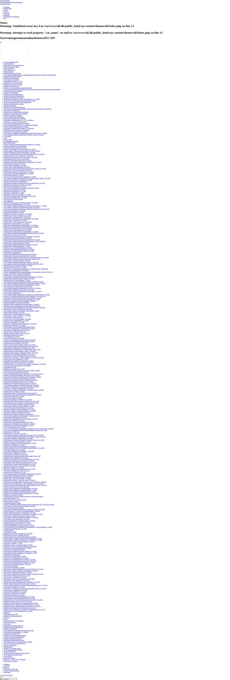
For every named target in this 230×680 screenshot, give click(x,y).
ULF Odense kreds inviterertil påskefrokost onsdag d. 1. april (13, 80)
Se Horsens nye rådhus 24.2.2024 (13, 317)
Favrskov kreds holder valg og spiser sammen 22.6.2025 (20, 149)
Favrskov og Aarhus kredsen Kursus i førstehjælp (18, 88)
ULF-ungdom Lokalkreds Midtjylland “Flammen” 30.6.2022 (21, 517)
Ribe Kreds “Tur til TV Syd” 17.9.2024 (15, 235)
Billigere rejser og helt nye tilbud (13, 84)
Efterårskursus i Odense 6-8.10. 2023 (14, 369)
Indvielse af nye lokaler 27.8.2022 (13, 495)
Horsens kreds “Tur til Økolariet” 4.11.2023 (16, 359)
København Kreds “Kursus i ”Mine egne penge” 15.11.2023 (21, 353)
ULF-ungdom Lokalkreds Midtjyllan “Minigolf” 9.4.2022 (20, 551)
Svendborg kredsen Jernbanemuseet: (14, 96)
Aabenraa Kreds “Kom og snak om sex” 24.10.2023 (18, 362)
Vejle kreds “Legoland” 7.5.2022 (13, 543)
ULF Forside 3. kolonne (10, 661)
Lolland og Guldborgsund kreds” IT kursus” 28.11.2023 (19, 340)
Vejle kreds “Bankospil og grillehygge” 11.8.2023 (18, 399)
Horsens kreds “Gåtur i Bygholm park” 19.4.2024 (18, 309)
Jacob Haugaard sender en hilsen (13, 650)
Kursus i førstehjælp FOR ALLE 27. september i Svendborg (21, 125)
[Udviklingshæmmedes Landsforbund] (11, 2)
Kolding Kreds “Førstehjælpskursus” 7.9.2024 (17, 246)
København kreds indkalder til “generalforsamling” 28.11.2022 (21, 459)
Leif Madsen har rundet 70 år (12, 634)
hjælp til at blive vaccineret (11, 501)
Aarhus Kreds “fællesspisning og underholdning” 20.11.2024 (21, 219)
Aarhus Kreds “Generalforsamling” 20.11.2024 (17, 217)
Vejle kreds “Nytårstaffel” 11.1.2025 (14, 193)
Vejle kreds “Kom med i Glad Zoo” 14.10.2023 (17, 365)
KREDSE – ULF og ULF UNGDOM (15, 659)
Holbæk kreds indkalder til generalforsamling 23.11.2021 (20, 608)
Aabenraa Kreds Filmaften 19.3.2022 (14, 567)
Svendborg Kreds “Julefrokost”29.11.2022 (16, 458)
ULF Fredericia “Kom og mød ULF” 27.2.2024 (17, 315)
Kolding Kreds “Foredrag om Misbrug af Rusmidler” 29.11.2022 (22, 456)
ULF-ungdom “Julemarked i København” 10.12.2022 (19, 451)
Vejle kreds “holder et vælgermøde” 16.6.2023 (17, 412)
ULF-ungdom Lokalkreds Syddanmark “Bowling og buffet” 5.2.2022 (23, 574)
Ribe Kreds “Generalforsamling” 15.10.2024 (16, 223)
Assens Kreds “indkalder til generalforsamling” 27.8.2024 (20, 254)
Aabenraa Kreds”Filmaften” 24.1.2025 (15, 189)
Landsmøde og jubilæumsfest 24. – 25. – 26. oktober (19, 120)
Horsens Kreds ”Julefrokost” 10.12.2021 (15, 592)
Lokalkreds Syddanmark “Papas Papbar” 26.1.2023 (18, 438)
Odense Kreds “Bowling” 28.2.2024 (14, 312)
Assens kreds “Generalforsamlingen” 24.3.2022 (17, 564)
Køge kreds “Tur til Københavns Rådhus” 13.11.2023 (19, 354)
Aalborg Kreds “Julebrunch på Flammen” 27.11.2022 (19, 461)
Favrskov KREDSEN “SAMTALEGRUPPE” (17, 273)
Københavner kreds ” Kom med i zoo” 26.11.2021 (18, 601)
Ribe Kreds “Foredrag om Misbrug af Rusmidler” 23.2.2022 (21, 571)
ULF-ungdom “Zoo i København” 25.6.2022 (16, 519)
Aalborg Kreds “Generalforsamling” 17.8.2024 (17, 261)
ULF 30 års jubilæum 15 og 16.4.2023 (15, 427)
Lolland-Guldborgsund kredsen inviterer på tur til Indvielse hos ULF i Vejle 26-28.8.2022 (29, 504)
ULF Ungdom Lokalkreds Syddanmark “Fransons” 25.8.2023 (21, 385)
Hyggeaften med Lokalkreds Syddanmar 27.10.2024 (18, 361)
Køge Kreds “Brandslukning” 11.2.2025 (15, 186)
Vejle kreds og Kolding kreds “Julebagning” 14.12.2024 (19, 196)
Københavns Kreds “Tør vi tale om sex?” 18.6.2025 (18, 156)
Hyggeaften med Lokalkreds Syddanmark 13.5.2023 (18, 425)
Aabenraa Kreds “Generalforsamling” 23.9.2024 (17, 230)
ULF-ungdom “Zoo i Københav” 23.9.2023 (16, 372)
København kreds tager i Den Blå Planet (15, 146)
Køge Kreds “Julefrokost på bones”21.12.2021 (17, 575)
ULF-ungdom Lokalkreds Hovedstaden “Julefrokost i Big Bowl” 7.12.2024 (25, 206)
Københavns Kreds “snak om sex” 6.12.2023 (16, 333)
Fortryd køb (7, 672)
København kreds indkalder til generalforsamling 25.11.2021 (21, 603)
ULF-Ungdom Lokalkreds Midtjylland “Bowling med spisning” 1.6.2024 (24, 283)
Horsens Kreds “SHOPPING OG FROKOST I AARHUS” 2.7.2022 (23, 514)
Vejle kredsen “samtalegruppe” (12, 293)
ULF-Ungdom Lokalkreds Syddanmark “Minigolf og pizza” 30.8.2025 (24, 135)
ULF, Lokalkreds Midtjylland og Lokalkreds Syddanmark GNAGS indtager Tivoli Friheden (30, 75)
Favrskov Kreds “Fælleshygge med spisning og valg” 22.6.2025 (22, 151)
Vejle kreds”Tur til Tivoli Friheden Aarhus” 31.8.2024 (19, 251)
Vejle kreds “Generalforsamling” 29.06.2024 (16, 270)
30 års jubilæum (8, 201)
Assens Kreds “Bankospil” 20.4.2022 (14, 550)
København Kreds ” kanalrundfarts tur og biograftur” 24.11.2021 (22, 606)
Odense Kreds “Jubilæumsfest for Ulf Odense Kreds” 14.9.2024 (22, 240)
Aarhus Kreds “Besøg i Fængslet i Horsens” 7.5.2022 (19, 541)
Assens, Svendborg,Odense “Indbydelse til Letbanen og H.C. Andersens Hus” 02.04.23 (28, 428)
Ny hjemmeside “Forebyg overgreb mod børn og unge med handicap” (23, 496)
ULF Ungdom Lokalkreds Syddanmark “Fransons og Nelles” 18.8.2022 (24, 509)
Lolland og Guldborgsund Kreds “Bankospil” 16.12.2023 (20, 323)
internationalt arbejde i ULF (11, 498)
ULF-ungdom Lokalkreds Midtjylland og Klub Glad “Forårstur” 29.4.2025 (25, 168)
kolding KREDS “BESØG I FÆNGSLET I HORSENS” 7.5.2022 (23, 538)
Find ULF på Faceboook (11, 566)
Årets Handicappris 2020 (11, 614)
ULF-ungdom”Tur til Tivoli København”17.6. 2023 (18, 407)
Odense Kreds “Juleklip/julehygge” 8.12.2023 (17, 330)
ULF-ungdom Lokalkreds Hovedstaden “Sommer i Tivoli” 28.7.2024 (23, 264)
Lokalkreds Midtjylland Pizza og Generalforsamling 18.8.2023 (21, 386)
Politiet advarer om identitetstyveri (13, 627)
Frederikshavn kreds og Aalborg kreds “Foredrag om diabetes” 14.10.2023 (25, 364)
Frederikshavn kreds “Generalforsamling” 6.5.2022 (18, 545)
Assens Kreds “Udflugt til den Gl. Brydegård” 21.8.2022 (20, 506)
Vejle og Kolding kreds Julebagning (14, 117)
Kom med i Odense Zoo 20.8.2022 (13, 508)
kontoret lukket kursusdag (11, 141)
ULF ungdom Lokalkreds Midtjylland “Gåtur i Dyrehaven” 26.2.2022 (23, 569)
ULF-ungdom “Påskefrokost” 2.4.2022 (15, 556)
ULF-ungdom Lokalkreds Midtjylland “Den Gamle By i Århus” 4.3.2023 (24, 437)
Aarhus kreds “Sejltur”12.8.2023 (13, 398)
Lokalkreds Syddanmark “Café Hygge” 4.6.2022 (17, 524)
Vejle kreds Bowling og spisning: (13, 91)
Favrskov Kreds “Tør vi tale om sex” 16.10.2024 (17, 222)
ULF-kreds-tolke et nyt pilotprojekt (13, 621)
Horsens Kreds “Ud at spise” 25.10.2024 (15, 220)
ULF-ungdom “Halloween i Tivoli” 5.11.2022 (17, 470)
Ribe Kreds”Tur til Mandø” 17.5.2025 (14, 164)
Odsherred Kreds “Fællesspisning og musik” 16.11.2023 (20, 351)
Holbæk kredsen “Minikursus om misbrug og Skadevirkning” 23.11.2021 (24, 609)
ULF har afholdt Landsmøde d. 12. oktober (16, 632)
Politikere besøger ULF (10, 629)
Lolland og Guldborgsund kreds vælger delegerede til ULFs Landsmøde (24, 154)
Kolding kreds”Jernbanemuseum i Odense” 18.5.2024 (19, 290)
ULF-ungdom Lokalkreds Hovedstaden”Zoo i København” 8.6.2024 (23, 277)
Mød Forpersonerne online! (11, 67)
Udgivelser (7, 15)
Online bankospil (8, 71)
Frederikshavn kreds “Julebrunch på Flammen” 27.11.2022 (20, 462)
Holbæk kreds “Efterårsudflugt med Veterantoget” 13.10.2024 (21, 227)
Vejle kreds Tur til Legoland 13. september (16, 131)
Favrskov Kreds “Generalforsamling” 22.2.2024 (17, 319)
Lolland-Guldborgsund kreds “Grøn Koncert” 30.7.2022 (20, 512)
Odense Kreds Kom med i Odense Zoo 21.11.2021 (18, 611)
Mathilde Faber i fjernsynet (11, 86)
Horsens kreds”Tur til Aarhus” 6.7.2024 (15, 267)
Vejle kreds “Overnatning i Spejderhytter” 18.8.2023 (18, 388)
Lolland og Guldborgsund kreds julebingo (15, 113)
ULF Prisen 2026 (8, 63)
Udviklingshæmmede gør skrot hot (13, 625)
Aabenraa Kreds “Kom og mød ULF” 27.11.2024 (18, 214)
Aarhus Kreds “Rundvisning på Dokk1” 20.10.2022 (18, 475)
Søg (5, 18)
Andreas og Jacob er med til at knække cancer (17, 653)
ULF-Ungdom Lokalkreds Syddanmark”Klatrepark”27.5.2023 (21, 416)
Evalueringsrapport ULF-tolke (12, 503)
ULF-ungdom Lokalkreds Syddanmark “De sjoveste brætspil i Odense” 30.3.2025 (27, 178)
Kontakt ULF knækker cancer (12, 648)
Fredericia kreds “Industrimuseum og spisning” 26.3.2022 (20, 561)
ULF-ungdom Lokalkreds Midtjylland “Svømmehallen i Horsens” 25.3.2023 (25, 430)
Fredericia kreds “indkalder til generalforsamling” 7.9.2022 (20, 490)
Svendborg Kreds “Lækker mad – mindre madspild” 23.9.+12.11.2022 (24, 483)
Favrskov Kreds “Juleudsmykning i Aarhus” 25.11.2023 (19, 344)
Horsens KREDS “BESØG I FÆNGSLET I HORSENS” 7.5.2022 (23, 540)
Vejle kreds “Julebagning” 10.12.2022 (14, 449)
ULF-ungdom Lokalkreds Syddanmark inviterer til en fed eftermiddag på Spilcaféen (27, 109)
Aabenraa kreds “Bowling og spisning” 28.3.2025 (18, 180)
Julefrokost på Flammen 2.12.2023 (13, 335)
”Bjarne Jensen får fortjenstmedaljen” (14, 637)
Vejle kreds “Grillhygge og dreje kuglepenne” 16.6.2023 (20, 411)
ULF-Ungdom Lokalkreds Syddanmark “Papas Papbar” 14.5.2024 (23, 291)
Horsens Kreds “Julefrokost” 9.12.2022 (15, 453)
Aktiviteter (7, 7)
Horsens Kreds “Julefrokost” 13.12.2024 (15, 198)
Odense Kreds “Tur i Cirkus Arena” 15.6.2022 (17, 522)
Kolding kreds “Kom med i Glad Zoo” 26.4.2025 (18, 170)
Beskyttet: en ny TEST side (11, 432)
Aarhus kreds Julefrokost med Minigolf (15, 118)
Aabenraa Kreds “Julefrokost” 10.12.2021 (15, 590)
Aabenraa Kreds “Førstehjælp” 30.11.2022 (16, 454)
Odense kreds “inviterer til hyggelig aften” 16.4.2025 (19, 172)
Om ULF (6, 12)
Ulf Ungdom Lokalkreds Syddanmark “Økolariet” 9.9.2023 (20, 380)
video (5, 138)
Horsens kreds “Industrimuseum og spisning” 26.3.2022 (19, 559)
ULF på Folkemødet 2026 (11, 62)
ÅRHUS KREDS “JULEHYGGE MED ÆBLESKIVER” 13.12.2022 (24, 448)
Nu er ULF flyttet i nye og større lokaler (15, 499)
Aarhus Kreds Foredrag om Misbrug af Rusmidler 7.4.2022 (20, 553)
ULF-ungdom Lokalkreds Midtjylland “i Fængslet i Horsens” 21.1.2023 (24, 440)
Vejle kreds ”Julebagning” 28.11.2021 (14, 595)
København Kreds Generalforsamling (14, 107)
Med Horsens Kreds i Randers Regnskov (15, 147)
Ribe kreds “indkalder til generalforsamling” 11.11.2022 (19, 469)
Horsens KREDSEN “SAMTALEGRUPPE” (17, 302)
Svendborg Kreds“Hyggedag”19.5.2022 (10, 531)
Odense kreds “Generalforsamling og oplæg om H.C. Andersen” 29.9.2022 (25, 482)
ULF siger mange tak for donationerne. (15, 643)
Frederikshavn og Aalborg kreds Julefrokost (16, 112)
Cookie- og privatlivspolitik (11, 670)
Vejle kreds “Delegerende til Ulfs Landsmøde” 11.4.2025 (20, 177)
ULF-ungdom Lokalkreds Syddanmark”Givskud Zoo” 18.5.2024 (22, 288)
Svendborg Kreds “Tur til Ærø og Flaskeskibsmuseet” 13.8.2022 (22, 511)
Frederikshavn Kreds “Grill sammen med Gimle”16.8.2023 (20, 393)
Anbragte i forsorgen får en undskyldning (15, 181)
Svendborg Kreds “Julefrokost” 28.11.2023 (16, 343)
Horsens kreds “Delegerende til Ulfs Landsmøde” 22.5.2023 (21, 419)
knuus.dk (6, 667)
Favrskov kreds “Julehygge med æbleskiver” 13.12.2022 (20, 446)
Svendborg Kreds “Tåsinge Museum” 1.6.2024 (17, 280)
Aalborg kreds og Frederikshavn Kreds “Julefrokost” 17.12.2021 (22, 582)
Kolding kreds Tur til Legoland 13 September (16, 130)
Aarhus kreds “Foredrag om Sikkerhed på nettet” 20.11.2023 (21, 346)
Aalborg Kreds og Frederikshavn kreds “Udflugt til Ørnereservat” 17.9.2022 (25, 485)
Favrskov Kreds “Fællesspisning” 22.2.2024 (16, 320)
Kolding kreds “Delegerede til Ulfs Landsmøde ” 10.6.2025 (20, 157)
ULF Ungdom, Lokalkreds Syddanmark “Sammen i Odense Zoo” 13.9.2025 (25, 133)
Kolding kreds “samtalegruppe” (12, 252)
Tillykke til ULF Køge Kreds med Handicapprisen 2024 (19, 101)
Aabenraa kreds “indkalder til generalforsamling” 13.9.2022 (20, 488)
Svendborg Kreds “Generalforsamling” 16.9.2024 (18, 238)
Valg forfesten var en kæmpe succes (14, 65)
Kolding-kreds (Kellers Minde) (12, 76)
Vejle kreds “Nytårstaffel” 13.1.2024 (14, 322)
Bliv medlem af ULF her (11, 669)
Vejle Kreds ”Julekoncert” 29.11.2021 (14, 593)
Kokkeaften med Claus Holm (12, 554)
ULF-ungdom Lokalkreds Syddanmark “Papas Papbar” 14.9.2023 (22, 377)
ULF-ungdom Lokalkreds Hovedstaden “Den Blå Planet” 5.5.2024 (23, 298)
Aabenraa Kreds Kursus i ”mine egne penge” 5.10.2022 (19, 480)
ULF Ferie (7, 13)
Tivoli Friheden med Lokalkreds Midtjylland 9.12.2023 (19, 327)
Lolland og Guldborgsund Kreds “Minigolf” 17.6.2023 (19, 409)
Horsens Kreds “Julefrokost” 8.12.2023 (15, 332)
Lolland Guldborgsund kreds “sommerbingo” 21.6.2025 (19, 152)
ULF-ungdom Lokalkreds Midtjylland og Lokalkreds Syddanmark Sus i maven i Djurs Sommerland (32, 89)
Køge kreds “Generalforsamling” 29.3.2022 (16, 558)
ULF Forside (7, 136)
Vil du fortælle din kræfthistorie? (13, 655)
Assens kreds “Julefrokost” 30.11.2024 (15, 210)
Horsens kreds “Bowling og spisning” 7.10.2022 (17, 478)
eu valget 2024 (8, 139)
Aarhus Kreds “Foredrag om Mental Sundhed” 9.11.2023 (20, 356)
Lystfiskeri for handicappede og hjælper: (15, 635)
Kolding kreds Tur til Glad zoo (12, 73)
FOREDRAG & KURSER (11, 16)
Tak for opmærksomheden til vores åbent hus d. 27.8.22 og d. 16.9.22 (23, 374)
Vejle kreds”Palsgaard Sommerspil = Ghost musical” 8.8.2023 (21, 403)
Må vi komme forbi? (9, 658)
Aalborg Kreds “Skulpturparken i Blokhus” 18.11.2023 (19, 348)
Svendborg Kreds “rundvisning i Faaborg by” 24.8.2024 (20, 256)
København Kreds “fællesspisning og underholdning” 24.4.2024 (22, 306)
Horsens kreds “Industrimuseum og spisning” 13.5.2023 (19, 424)
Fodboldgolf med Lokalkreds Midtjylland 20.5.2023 (18, 422)
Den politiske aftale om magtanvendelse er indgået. (18, 642)
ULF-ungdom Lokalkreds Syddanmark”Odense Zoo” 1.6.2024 (21, 285)
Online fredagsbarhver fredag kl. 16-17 (10, 69)
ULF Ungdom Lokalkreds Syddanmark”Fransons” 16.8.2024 (21, 262)
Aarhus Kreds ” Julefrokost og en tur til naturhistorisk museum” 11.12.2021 (25, 588)
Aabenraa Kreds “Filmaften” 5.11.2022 (15, 472)
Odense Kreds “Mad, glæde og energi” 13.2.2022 (18, 572)
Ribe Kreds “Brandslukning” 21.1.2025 (15, 191)
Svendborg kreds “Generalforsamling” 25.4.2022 (17, 548)
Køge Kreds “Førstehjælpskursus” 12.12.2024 (17, 204)
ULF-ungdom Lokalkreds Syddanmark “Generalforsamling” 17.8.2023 (24, 390)
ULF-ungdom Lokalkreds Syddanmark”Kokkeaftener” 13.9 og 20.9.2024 (25, 241)
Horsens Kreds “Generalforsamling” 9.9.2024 (17, 243)
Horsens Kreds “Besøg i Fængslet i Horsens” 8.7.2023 (19, 406)
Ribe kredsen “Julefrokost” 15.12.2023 (15, 325)
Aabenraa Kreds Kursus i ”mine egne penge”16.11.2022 (20, 466)
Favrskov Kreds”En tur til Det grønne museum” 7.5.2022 (20, 537)
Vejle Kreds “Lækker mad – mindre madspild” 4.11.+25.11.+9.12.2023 (24, 357)
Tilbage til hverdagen (10, 622)
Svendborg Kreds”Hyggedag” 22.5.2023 (15, 417)
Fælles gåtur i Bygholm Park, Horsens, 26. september (19, 128)
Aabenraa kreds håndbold (11, 92)
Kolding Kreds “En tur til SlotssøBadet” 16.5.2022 (18, 533)
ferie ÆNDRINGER (9, 143)
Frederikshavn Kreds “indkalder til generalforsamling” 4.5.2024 (22, 299)
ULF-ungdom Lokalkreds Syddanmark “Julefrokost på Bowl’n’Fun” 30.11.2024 (26, 209)
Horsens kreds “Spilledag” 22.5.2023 (14, 420)
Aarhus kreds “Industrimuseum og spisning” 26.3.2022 (19, 562)
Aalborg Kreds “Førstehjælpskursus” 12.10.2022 (17, 477)
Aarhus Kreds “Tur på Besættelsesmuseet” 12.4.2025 (19, 173)
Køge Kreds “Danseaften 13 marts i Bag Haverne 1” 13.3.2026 (22, 99)
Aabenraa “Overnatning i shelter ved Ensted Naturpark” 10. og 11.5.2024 (24, 296)
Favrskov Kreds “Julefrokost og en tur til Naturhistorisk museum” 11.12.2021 (26, 585)
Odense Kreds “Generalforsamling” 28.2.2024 (17, 314)
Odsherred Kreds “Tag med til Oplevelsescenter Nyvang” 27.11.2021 (23, 600)
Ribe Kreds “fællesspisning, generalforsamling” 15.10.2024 (20, 225)
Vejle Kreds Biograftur (10, 105)
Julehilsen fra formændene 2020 (13, 616)
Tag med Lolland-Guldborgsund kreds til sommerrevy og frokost (22, 144)
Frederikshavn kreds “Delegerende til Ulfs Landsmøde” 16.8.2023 (22, 395)
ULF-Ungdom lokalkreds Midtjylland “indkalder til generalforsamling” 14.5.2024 (27, 294)
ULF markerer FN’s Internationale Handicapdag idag (19, 630)
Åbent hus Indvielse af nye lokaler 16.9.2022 (16, 487)
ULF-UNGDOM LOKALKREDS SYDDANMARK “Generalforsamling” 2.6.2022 (28, 527)
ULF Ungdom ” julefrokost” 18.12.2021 (15, 577)
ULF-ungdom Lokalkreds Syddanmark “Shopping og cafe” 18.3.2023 (23, 435)
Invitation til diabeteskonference (13, 638)
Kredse (6, 10)
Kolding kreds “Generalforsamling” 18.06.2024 (17, 275)
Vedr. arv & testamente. (10, 645)
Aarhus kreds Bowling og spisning (13, 97)
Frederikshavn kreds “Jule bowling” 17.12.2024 (17, 194)
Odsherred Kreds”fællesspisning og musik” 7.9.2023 (19, 382)
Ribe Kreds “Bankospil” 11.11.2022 (14, 467)
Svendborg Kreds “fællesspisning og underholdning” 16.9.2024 (22, 236)
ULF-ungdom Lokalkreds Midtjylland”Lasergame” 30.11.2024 (21, 207)
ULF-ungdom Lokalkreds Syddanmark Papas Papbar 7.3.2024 (21, 311)
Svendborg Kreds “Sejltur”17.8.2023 (14, 391)
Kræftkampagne (8, 646)
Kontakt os (7, 664)
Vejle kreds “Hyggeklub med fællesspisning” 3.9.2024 (19, 249)
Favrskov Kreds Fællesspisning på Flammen (16, 126)
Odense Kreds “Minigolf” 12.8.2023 (14, 396)
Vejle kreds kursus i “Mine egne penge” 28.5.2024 (18, 286)
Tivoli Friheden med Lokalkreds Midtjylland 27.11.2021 (19, 598)
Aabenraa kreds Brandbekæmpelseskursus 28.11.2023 (19, 341)
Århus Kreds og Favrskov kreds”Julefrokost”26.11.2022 (20, 464)
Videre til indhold (5, 1)
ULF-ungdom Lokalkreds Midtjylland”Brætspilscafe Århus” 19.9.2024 (24, 233)
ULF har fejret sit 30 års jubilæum (13, 199)
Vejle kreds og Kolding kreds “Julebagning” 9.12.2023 (19, 328)
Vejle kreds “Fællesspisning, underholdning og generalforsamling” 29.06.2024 (26, 269)
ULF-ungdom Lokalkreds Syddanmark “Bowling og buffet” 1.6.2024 (23, 281)
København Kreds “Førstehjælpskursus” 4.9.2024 (18, 248)
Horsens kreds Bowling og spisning (14, 104)
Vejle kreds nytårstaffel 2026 (12, 110)
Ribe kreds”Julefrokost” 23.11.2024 (14, 212)
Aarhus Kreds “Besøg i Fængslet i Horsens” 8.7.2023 (19, 404)
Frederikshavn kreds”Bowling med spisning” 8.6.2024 (19, 278)
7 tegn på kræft (8, 656)
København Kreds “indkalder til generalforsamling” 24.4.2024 (21, 304)
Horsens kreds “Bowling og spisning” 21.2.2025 (17, 185)
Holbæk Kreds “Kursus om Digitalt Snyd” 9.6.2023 (18, 414)
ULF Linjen (7, 624)
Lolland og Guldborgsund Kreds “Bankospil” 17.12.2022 (20, 443)
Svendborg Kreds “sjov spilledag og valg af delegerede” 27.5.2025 (23, 162)
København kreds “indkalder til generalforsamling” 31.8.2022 (21, 493)
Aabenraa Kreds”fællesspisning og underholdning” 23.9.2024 (21, 231)
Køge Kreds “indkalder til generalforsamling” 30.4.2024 (19, 301)
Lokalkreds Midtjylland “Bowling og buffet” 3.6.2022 (19, 525)
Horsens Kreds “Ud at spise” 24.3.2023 (15, 433)
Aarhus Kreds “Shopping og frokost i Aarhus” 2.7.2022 (19, 516)
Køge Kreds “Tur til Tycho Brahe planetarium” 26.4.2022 (20, 546)
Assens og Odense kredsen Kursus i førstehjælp (17, 102)
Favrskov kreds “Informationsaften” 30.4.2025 (17, 167)
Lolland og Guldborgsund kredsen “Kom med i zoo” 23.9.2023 (22, 375)
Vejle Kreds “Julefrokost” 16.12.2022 (14, 445)
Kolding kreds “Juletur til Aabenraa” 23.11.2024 (17, 215)
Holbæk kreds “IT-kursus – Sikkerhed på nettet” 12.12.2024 (21, 202)
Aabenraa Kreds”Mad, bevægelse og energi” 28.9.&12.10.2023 (22, 370)
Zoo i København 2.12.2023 (12, 336)
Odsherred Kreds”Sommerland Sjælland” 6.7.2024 (18, 265)
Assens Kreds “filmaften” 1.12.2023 (14, 338)
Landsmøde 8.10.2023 (10, 367)
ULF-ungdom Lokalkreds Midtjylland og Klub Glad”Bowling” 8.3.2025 (24, 183)
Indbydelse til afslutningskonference (14, 640)
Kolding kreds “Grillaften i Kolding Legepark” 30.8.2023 (20, 383)
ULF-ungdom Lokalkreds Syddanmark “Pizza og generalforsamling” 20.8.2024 (26, 257)
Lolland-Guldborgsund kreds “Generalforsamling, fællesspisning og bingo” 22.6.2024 (28, 272)
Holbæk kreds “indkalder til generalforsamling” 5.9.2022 (20, 491)
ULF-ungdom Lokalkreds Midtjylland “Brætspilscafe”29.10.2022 (22, 474)
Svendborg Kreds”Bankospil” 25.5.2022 (15, 529)
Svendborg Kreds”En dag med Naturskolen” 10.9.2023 (19, 378)
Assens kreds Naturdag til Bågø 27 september (16, 123)
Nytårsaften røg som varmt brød (13, 83)
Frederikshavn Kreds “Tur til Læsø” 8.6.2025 (16, 159)
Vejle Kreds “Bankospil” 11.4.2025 (14, 175)
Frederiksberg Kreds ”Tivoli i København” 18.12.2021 (19, 579)
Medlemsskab (7, 8)
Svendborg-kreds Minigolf (11, 78)
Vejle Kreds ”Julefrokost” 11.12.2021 (14, 587)
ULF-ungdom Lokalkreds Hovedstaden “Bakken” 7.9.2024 (20, 244)
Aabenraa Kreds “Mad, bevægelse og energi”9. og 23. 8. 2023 (21, 401)
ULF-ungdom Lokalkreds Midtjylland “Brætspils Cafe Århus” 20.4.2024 (24, 307)
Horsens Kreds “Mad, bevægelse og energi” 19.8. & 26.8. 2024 (22, 259)
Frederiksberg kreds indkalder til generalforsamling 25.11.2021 (21, 604)
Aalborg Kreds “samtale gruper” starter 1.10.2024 (18, 228)
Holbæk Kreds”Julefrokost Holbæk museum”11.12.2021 (20, 583)
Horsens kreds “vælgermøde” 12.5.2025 (15, 165)
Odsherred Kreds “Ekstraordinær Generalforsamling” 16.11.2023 (22, 349)
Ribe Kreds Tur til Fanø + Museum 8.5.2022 (16, 535)
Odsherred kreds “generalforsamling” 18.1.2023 (17, 441)
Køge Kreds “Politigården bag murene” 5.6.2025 (17, 160)
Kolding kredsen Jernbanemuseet (13, 94)
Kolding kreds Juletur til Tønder (13, 115)
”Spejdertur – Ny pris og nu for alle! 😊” (15, 122)
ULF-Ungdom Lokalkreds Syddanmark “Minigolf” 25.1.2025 (21, 188)
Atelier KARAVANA (10, 651)
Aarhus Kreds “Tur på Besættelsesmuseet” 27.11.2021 (19, 596)
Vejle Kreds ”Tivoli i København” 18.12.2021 (17, 580)
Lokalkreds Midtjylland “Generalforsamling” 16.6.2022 (19, 520)
